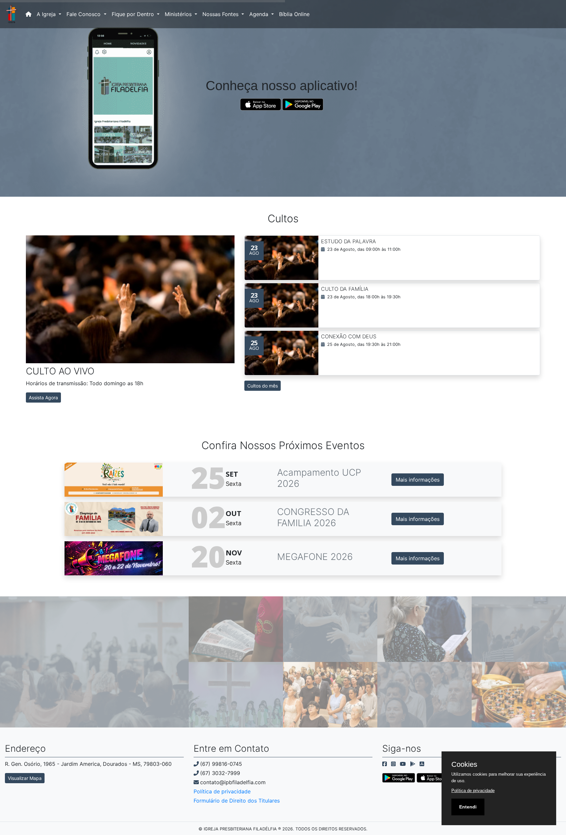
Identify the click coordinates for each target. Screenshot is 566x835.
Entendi (468, 806)
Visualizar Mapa (25, 778)
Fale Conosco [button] (84, 14)
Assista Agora (43, 397)
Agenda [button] (259, 14)
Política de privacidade (222, 791)
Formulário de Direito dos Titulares (237, 800)
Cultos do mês (262, 385)
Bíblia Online (294, 14)
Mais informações (418, 479)
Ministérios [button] (179, 14)
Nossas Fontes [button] (221, 14)
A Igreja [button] (47, 14)
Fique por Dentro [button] (134, 14)
